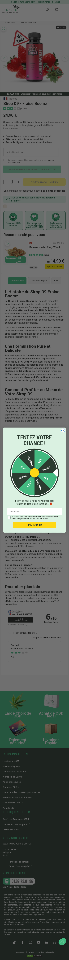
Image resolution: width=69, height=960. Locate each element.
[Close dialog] (63, 430)
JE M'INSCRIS (34, 525)
